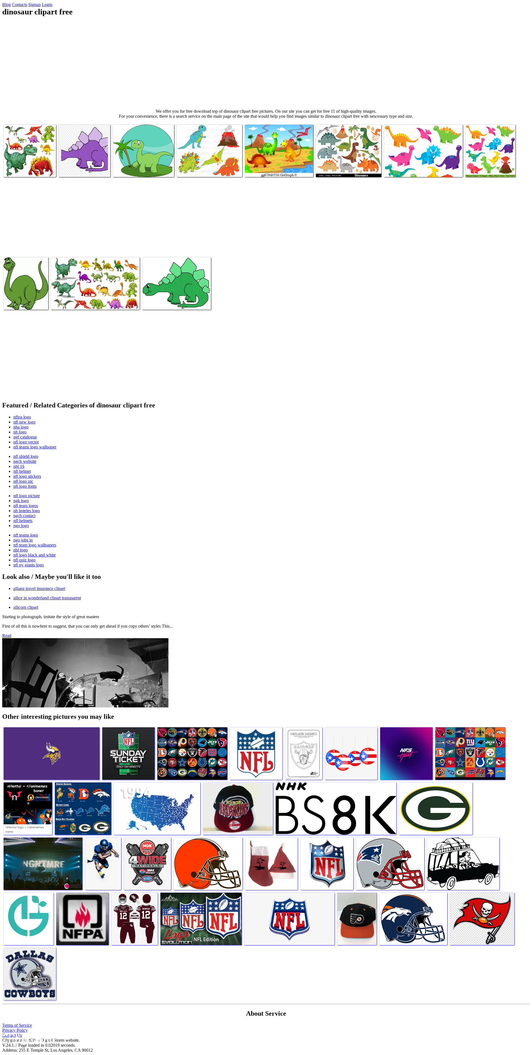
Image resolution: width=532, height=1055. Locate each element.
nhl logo (20, 550)
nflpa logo (22, 417)
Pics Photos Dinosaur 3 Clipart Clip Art (23, 300)
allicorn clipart (25, 607)
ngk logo (21, 500)
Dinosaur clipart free (21, 169)
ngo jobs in (23, 540)
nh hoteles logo (26, 510)
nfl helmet (22, 471)
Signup (34, 4)
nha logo (21, 427)
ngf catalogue (25, 437)
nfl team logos (25, 505)
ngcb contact (24, 515)
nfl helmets (22, 520)
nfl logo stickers (27, 476)
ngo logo (21, 525)
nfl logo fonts (25, 486)
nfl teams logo (25, 535)
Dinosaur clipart (127, 169)
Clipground (27, 1038)
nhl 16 (18, 466)
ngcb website (24, 461)
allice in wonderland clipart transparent (47, 597)
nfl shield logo (25, 456)
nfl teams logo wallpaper (34, 447)
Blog (6, 4)
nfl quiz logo (24, 560)
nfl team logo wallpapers (34, 545)
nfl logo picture (26, 495)
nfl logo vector (26, 442)
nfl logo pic (23, 481)
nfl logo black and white (34, 555)
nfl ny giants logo (28, 565)
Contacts (19, 4)
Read (6, 635)
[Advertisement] (266, 62)
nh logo (20, 432)
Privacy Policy (15, 1030)
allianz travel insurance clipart (39, 588)
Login (47, 4)
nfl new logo (24, 422)
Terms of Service (17, 1025)
